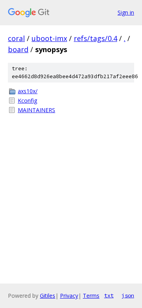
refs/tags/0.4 (95, 38)
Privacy (69, 295)
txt (109, 295)
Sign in (126, 12)
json (127, 295)
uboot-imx (49, 38)
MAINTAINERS (36, 110)
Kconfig (27, 100)
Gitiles (47, 295)
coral (16, 38)
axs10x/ (27, 91)
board (18, 49)
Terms (91, 295)
